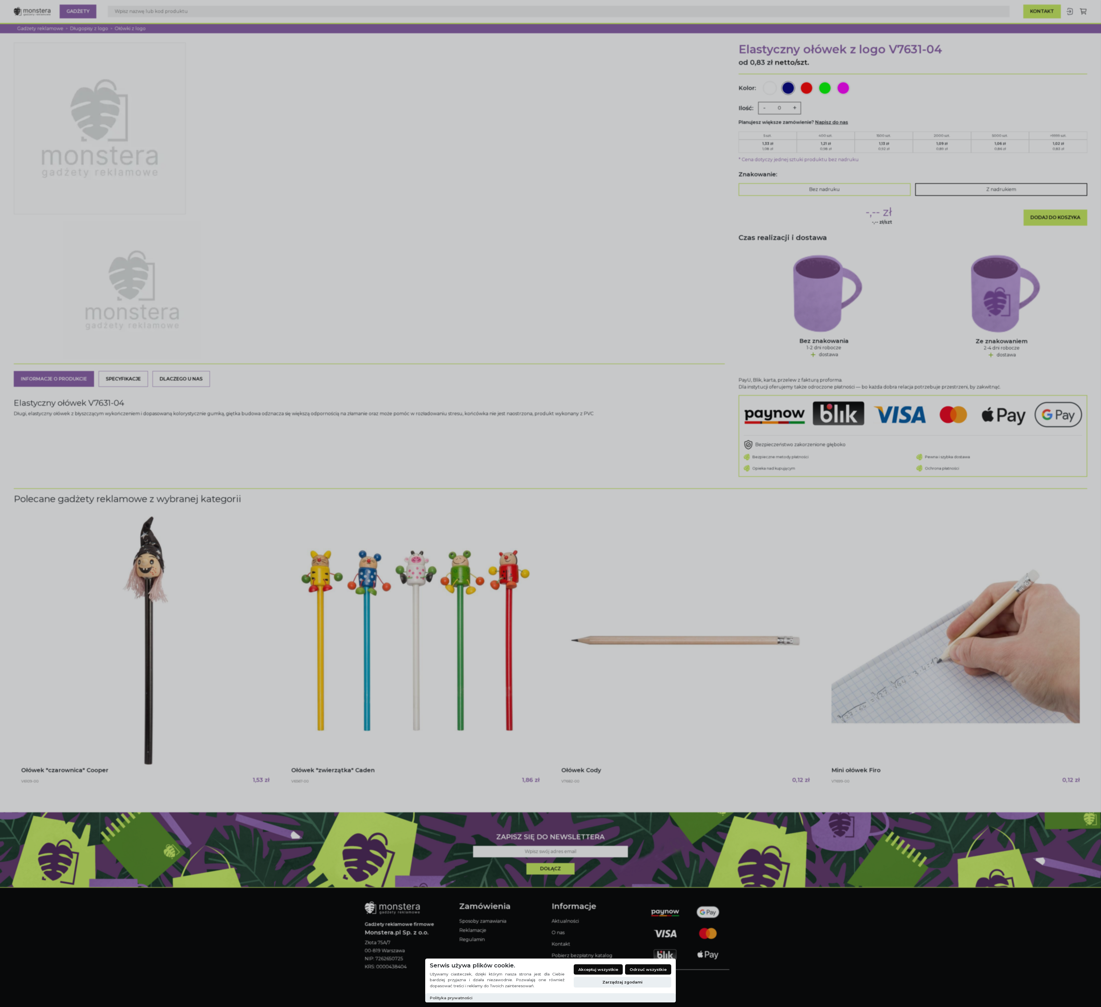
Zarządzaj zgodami (622, 982)
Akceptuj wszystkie (598, 969)
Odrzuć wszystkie (648, 969)
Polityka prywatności (451, 998)
